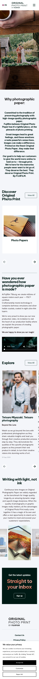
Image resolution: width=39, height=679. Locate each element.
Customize (19, 668)
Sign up (19, 596)
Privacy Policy (19, 640)
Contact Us (19, 635)
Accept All (19, 663)
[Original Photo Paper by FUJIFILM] (19, 5)
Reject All (19, 674)
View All (31, 195)
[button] (34, 5)
